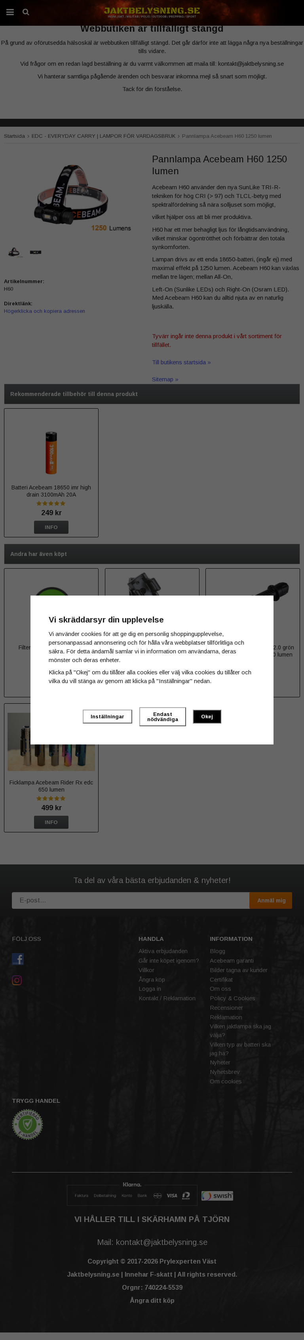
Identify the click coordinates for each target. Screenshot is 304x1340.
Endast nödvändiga (162, 716)
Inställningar (107, 716)
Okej (207, 716)
